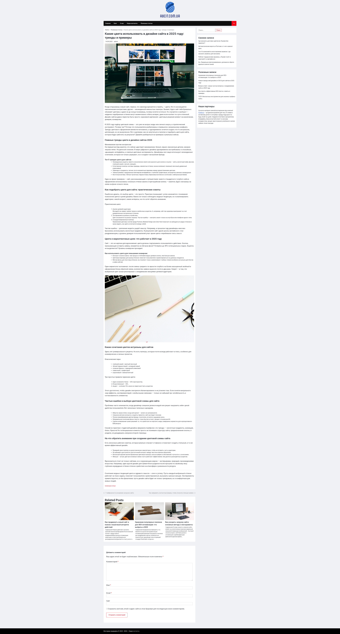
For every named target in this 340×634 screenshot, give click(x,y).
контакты (136, 631)
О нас (122, 23)
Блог (115, 23)
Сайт (108, 601)
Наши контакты (132, 23)
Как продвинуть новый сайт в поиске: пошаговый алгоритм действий (117, 524)
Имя (108, 585)
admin (116, 41)
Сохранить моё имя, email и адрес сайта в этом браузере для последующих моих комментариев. (146, 609)
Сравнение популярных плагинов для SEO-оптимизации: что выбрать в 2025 (148, 524)
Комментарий (112, 562)
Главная (108, 23)
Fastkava (201, 112)
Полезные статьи (146, 23)
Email (109, 593)
